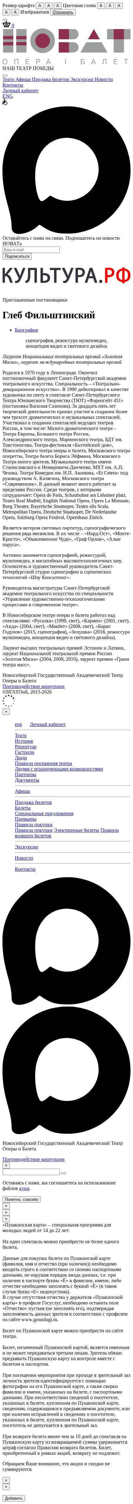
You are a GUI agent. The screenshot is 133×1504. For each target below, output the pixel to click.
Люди (21, 757)
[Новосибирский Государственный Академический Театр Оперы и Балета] (66, 62)
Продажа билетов (51, 79)
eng (18, 724)
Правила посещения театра (43, 763)
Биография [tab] (26, 330)
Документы (27, 780)
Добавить (14, 1498)
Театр (8, 79)
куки (24, 1188)
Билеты (23, 807)
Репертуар (25, 746)
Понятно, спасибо (21, 1199)
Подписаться (17, 256)
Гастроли (24, 752)
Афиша (23, 79)
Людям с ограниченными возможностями (59, 768)
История (24, 741)
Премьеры (25, 819)
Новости (104, 79)
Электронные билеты (76, 830)
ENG (7, 96)
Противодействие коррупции (33, 686)
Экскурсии (82, 79)
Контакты (12, 85)
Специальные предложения (44, 813)
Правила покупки (34, 824)
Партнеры (25, 774)
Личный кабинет (20, 90)
